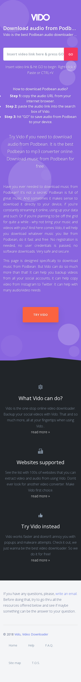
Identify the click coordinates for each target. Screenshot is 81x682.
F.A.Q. (49, 645)
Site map (15, 663)
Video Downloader (35, 634)
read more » (40, 432)
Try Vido (40, 315)
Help (31, 645)
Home (13, 645)
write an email (66, 593)
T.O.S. (36, 663)
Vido (17, 634)
